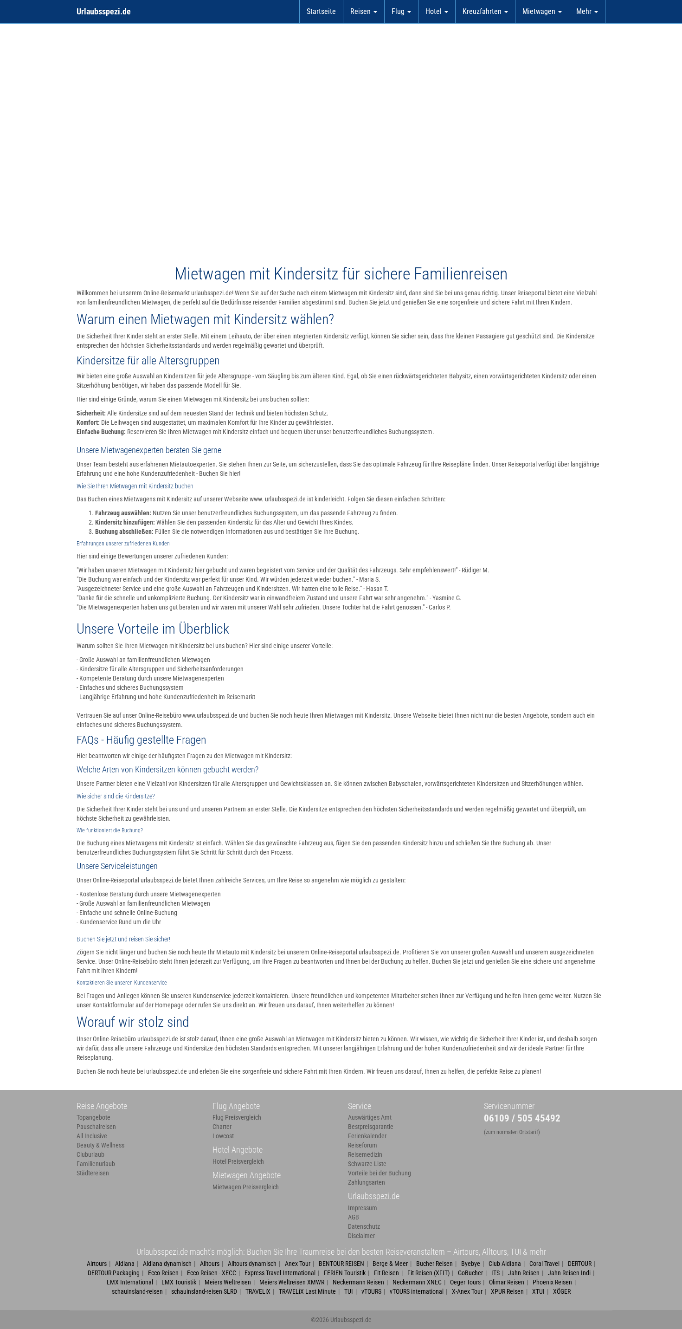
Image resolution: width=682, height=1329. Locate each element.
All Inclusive (92, 1136)
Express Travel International (279, 1273)
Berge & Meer (390, 1263)
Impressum (362, 1208)
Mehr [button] (584, 11)
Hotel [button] (434, 11)
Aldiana (125, 1263)
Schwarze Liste (367, 1163)
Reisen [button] (361, 11)
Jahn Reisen (524, 1273)
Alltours (209, 1263)
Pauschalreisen (96, 1126)
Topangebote (93, 1117)
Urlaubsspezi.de (104, 11)
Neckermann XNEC (417, 1282)
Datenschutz (364, 1226)
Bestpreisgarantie (370, 1126)
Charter (222, 1126)
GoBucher (470, 1273)
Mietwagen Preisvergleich (245, 1187)
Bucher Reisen (434, 1263)
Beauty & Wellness (100, 1145)
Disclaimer (361, 1235)
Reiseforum (362, 1145)
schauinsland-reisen (137, 1291)
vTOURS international (417, 1291)
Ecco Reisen (163, 1273)
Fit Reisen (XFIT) (428, 1273)
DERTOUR (580, 1263)
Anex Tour (297, 1263)
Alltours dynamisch (252, 1263)
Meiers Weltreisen (228, 1282)
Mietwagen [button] (539, 11)
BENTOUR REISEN (341, 1263)
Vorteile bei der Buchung (379, 1173)
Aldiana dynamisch (167, 1263)
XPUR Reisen (507, 1291)
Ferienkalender (367, 1136)
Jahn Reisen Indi (569, 1273)
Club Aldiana (505, 1263)
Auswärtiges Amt (370, 1117)
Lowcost (223, 1136)
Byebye (470, 1263)
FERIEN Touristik (345, 1273)
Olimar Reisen (506, 1282)
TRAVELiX (257, 1291)
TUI (348, 1291)
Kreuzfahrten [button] (483, 11)
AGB (353, 1217)
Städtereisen (93, 1173)
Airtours (97, 1263)
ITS (495, 1273)
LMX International (130, 1282)
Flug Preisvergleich (236, 1117)
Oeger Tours (465, 1282)
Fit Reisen (386, 1273)
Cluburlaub (90, 1154)
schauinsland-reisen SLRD (204, 1291)
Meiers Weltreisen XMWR (291, 1282)
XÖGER (562, 1291)
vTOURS (371, 1291)
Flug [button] (399, 11)
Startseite (321, 11)
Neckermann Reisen (358, 1282)
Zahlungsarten (366, 1182)
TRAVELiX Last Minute (307, 1291)
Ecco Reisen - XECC (211, 1273)
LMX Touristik (178, 1282)
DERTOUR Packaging (114, 1273)
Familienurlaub (96, 1163)
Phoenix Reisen (552, 1282)
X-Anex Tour (467, 1291)
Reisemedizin (365, 1154)
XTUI (538, 1291)
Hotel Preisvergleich (238, 1161)
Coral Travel (544, 1263)
